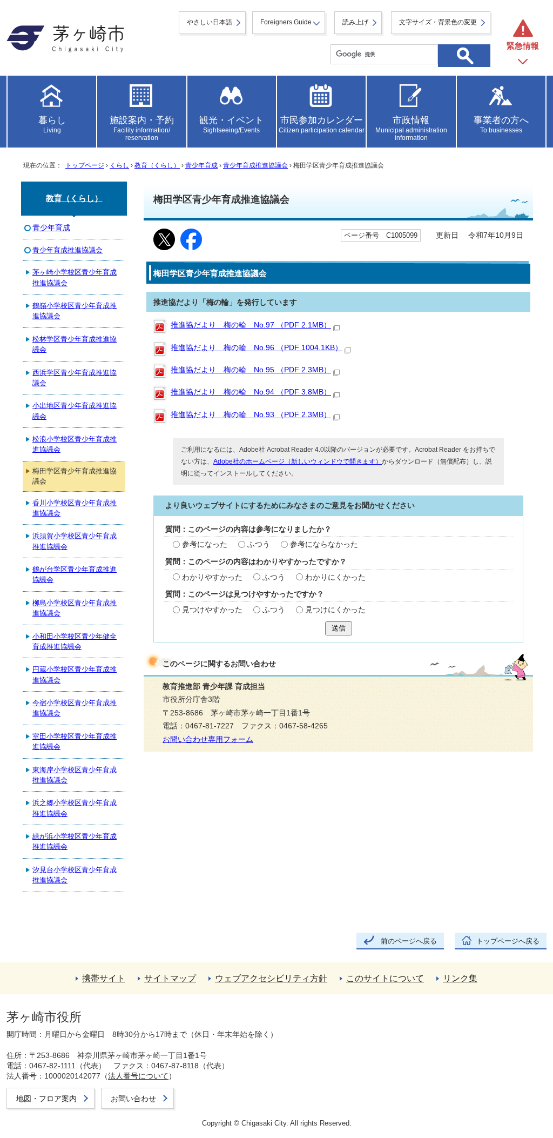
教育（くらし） (157, 165)
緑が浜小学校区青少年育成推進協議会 (74, 841)
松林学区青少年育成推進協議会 (74, 344)
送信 (339, 628)
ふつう (258, 544)
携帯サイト (103, 978)
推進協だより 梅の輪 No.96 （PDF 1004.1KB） (256, 348)
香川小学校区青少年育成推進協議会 (74, 508)
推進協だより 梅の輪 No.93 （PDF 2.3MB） (251, 415)
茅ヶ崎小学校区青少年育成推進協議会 (74, 277)
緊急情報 (523, 45)
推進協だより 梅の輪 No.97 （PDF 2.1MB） (251, 325)
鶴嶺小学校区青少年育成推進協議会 (74, 311)
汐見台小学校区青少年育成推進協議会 (74, 875)
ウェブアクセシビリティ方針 (271, 978)
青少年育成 (201, 165)
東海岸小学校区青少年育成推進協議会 (74, 775)
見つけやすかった (212, 610)
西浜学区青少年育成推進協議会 (74, 378)
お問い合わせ (133, 1098)
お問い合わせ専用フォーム (208, 739)
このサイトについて (385, 978)
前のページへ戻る (409, 941)
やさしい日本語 (209, 22)
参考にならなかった (324, 544)
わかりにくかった (335, 577)
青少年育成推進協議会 (255, 165)
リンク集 (460, 978)
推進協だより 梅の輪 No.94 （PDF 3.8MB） (251, 392)
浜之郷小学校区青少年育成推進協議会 (74, 808)
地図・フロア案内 (46, 1098)
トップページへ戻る (507, 941)
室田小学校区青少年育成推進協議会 (74, 741)
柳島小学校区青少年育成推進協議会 (74, 608)
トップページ (84, 165)
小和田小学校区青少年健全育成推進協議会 (74, 641)
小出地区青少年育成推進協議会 (74, 410)
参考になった (204, 544)
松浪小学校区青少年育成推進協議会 (74, 444)
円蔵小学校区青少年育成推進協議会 (74, 674)
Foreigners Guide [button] (286, 22)
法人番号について (138, 1076)
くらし (119, 165)
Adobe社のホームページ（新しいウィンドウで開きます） (297, 461)
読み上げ (355, 22)
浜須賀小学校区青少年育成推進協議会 (74, 541)
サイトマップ (170, 978)
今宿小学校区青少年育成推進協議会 (74, 708)
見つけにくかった (335, 610)
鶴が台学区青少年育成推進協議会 (74, 574)
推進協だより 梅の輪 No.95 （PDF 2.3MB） (251, 370)
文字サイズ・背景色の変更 (438, 22)
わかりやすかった (212, 577)
